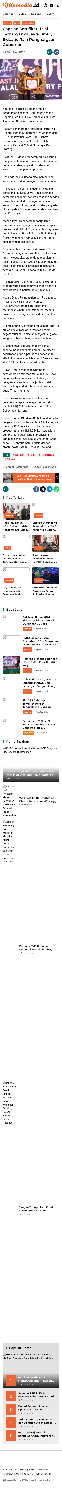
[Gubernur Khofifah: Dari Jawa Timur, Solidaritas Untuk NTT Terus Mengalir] (45, 575)
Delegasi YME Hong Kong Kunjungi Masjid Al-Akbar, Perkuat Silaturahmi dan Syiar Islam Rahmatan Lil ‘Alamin (38, 947)
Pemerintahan (28, 23)
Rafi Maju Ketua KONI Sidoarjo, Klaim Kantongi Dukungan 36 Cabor (16, 526)
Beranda (8, 1469)
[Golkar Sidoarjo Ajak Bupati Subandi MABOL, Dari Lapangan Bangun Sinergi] (11, 685)
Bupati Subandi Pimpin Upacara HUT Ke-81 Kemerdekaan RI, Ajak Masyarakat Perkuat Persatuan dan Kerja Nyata (35, 1408)
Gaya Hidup (28, 733)
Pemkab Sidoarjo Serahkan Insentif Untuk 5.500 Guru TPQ (40, 662)
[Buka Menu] (51, 5)
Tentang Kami (26, 1469)
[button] (45, 5)
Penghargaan (47, 455)
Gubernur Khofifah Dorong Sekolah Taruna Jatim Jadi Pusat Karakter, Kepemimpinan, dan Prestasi (16, 559)
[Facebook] (36, 489)
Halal (32, 455)
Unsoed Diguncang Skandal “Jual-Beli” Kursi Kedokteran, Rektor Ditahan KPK (45, 526)
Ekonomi (9, 580)
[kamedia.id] (21, 5)
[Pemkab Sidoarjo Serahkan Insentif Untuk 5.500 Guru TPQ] (11, 665)
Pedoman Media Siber (17, 1474)
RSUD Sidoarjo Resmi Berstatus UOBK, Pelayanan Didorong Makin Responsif (40, 641)
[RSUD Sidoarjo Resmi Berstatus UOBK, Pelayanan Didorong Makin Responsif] (11, 644)
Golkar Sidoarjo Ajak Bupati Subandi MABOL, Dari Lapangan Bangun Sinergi (40, 683)
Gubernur (18, 455)
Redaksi (44, 1469)
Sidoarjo (11, 459)
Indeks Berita (43, 1474)
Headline (7, 23)
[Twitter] (43, 489)
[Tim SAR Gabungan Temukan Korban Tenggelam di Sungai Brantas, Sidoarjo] (11, 706)
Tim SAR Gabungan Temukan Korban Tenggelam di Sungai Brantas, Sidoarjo (36, 705)
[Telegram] (50, 489)
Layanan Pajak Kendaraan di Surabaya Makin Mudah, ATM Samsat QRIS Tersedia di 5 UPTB (15, 591)
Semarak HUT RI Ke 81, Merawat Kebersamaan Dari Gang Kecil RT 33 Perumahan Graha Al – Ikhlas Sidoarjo (41, 728)
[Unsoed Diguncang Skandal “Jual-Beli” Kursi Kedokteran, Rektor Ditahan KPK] (45, 511)
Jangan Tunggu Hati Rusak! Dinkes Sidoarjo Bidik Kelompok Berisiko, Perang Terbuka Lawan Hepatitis (36, 1209)
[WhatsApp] (56, 489)
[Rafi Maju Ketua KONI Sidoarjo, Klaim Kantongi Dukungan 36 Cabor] (16, 511)
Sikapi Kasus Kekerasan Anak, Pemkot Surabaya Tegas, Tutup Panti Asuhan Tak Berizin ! (45, 559)
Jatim (16, 23)
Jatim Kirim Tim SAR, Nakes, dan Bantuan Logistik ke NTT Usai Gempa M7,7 (36, 1421)
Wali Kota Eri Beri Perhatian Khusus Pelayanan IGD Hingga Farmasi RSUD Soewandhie (38, 799)
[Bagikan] (56, 52)
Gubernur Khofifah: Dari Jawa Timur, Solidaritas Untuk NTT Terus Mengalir (44, 591)
